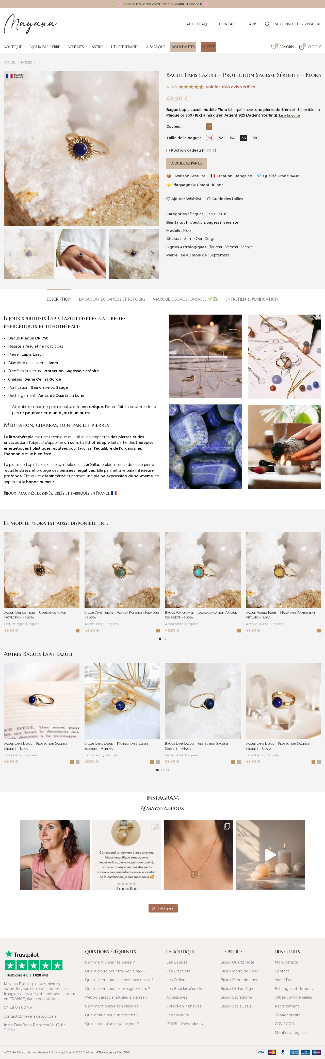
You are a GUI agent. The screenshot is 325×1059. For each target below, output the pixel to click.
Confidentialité (288, 1015)
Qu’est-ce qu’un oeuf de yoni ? (112, 1023)
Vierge (247, 247)
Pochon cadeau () (193, 150)
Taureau (216, 247)
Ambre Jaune (257, 624)
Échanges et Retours (294, 988)
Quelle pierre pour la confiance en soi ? (119, 979)
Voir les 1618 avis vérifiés (230, 86)
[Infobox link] (41, 930)
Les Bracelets (178, 971)
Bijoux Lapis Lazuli (236, 1006)
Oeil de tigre (14, 624)
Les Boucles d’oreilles (185, 988)
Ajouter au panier (186, 163)
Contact (282, 971)
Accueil (10, 62)
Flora (187, 230)
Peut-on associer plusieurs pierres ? (116, 997)
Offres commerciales (293, 997)
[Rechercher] (268, 24)
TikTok (9, 1030)
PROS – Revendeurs (184, 1023)
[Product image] (41, 570)
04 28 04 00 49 (18, 1007)
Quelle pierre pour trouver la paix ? (115, 971)
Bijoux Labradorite (236, 997)
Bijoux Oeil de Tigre (237, 988)
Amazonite (174, 624)
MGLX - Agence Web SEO (112, 1052)
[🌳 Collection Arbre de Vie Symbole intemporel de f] (198, 855)
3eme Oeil (193, 238)
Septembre (219, 255)
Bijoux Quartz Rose (237, 962)
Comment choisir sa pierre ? (110, 962)
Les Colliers (176, 979)
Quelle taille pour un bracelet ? (112, 1015)
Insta (8, 1025)
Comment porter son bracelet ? (113, 1006)
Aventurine (94, 624)
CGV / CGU (284, 1023)
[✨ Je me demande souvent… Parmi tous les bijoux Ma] (55, 855)
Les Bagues (176, 962)
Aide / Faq (283, 979)
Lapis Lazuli (216, 214)
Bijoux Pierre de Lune (239, 979)
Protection (195, 222)
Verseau (232, 247)
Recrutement (287, 1006)
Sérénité (230, 222)
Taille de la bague (183, 138)
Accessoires (176, 997)
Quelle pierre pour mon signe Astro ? (117, 988)
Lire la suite (289, 115)
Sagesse (214, 222)
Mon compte (286, 962)
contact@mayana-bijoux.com (30, 1016)
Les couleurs (177, 1015)
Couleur (173, 126)
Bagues (26, 62)
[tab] (59, 296)
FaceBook (23, 1025)
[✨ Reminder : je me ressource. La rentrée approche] (270, 855)
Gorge (210, 238)
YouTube (58, 1025)
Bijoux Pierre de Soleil (239, 971)
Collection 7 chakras (183, 1006)
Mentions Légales (290, 1032)
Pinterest (41, 1025)
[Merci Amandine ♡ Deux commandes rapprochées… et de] (126, 855)
